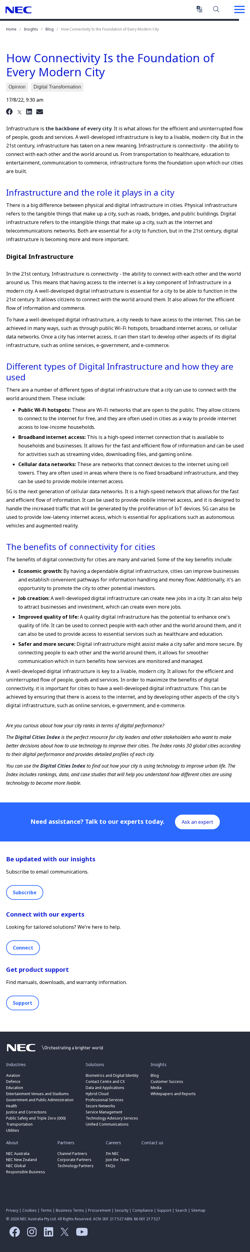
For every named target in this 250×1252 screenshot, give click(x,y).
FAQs (110, 1165)
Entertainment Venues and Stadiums (37, 1093)
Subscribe (25, 892)
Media (156, 1087)
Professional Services (104, 1099)
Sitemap (198, 1210)
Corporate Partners (74, 1159)
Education (14, 1087)
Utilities (12, 1130)
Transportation (19, 1124)
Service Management (104, 1112)
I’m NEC (112, 1153)
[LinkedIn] (29, 111)
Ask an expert (197, 822)
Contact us (152, 1142)
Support (22, 1003)
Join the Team (117, 1159)
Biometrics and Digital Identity (112, 1075)
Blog (49, 29)
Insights (31, 29)
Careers (113, 1142)
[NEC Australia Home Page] (55, 1053)
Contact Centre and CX (105, 1081)
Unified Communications (107, 1124)
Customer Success (167, 1081)
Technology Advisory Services (112, 1118)
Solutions (95, 1064)
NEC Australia (18, 9)
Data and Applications (105, 1087)
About (12, 1142)
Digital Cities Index (37, 737)
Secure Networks (100, 1106)
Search (216, 8)
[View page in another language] (199, 9)
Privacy (12, 1210)
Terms (46, 1210)
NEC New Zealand (21, 1159)
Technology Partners (75, 1165)
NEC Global (16, 1165)
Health (11, 1106)
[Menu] (239, 10)
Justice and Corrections (26, 1112)
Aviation (13, 1075)
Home (11, 29)
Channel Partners (72, 1153)
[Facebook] (9, 111)
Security (121, 1210)
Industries (16, 1064)
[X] (19, 111)
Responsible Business (25, 1171)
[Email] (39, 111)
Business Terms (70, 1210)
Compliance (142, 1210)
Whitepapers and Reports (173, 1093)
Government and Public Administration (39, 1099)
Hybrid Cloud (97, 1093)
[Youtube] (80, 1234)
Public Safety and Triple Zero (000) (36, 1118)
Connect (23, 947)
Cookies (29, 1210)
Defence (13, 1081)
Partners (65, 1142)
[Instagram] (30, 1234)
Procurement (99, 1210)
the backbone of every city (78, 128)
